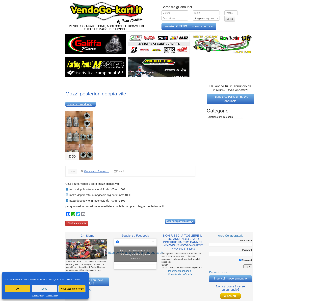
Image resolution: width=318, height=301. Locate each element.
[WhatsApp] (72, 214)
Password (247, 250)
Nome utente (246, 240)
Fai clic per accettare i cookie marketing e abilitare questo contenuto (135, 254)
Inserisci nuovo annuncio (230, 278)
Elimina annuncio (77, 223)
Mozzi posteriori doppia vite (95, 93)
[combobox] (206, 18)
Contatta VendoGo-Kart (180, 274)
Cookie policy (38, 295)
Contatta (79, 104)
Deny (44, 288)
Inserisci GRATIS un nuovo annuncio (188, 26)
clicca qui (230, 296)
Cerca (230, 18)
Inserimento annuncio (179, 270)
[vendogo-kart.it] (105, 12)
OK (17, 288)
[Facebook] (67, 214)
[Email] (82, 214)
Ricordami (246, 259)
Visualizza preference (72, 288)
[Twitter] (77, 214)
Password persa (218, 272)
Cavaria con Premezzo (96, 171)
